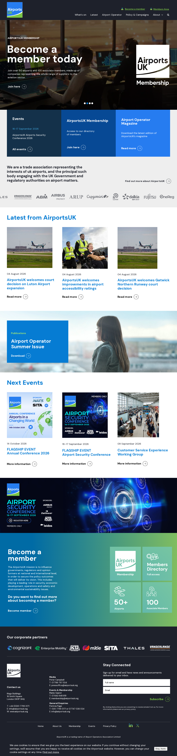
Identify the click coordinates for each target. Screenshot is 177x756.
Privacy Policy (109, 726)
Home (41, 726)
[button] (168, 14)
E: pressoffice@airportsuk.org (63, 685)
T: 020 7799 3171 (57, 708)
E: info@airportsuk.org (59, 711)
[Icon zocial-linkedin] (131, 724)
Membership (75, 726)
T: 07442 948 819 (57, 695)
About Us (57, 726)
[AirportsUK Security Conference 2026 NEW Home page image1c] (29, 484)
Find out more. (51, 752)
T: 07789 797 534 (58, 682)
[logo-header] (15, 3)
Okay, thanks (160, 749)
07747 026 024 (76, 708)
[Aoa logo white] (13, 665)
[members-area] (159, 9)
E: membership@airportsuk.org (64, 698)
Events (91, 726)
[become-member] (133, 9)
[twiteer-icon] (137, 725)
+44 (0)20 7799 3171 (19, 706)
